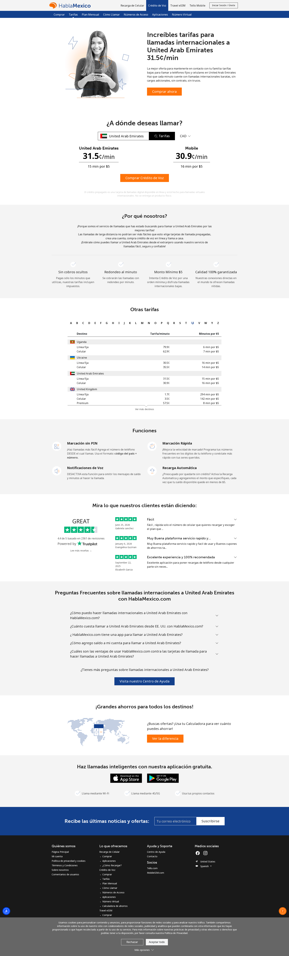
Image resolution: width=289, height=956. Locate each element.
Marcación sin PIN (82, 443)
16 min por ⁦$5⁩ (210, 363)
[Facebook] (198, 853)
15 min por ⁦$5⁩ (210, 378)
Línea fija (82, 347)
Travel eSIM (105, 910)
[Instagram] (205, 853)
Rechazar (132, 942)
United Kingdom (87, 389)
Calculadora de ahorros (115, 906)
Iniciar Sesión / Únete (223, 5)
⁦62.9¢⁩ (166, 351)
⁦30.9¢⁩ (166, 383)
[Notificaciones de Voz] (57, 470)
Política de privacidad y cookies (68, 860)
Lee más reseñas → (81, 550)
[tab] (70, 323)
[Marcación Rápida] (152, 446)
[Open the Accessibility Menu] (6, 911)
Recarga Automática (179, 468)
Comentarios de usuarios (65, 874)
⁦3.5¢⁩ (167, 399)
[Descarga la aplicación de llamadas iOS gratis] (126, 778)
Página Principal (60, 851)
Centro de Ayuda (156, 851)
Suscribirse (210, 821)
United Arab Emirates (90, 373)
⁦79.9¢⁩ (166, 347)
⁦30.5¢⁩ (166, 363)
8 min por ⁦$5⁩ (211, 403)
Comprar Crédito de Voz (144, 178)
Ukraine (82, 357)
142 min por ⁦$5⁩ (209, 399)
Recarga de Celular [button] (132, 5)
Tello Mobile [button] (197, 5)
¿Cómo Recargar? (112, 865)
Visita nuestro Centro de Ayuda (144, 681)
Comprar (59, 14)
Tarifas (106, 878)
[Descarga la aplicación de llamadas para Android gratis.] (163, 778)
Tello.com (152, 868)
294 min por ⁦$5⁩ (209, 394)
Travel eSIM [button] (177, 5)
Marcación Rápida (177, 443)
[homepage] (70, 5)
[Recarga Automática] (152, 470)
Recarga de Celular (109, 851)
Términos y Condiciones (65, 865)
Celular (81, 351)
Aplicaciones (160, 14)
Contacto (152, 856)
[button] (157, 5)
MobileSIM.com (155, 872)
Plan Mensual (90, 14)
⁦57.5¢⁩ (166, 403)
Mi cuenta (57, 856)
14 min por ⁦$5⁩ (210, 367)
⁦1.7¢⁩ (167, 394)
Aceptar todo (157, 942)
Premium (82, 403)
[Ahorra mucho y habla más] (98, 731)
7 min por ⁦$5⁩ (211, 351)
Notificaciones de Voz (85, 468)
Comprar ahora (164, 91)
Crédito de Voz (107, 869)
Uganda (81, 342)
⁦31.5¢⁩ (166, 378)
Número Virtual (182, 14)
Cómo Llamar (111, 14)
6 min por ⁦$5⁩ (211, 347)
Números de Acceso (136, 14)
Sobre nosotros (60, 869)
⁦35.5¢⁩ (166, 367)
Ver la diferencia (165, 738)
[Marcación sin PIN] (57, 446)
